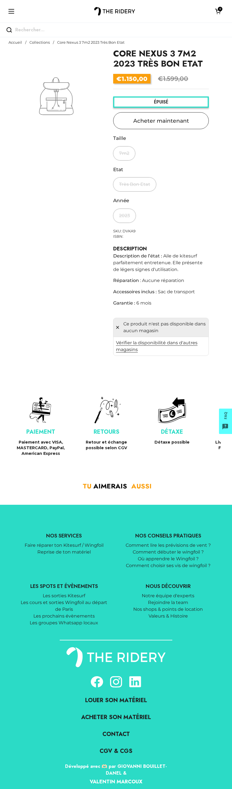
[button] (218, 11)
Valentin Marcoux (116, 781)
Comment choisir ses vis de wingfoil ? (168, 565)
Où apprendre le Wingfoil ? (168, 558)
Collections (39, 42)
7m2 (124, 153)
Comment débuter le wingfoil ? (168, 552)
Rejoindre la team (168, 602)
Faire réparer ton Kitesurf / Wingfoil (64, 545)
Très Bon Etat (134, 184)
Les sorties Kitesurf (64, 595)
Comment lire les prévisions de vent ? (168, 545)
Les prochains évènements (64, 616)
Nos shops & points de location (168, 609)
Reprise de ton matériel (64, 552)
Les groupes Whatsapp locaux (64, 622)
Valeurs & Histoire (168, 616)
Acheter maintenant (161, 120)
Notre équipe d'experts (168, 595)
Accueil (15, 42)
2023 (124, 215)
